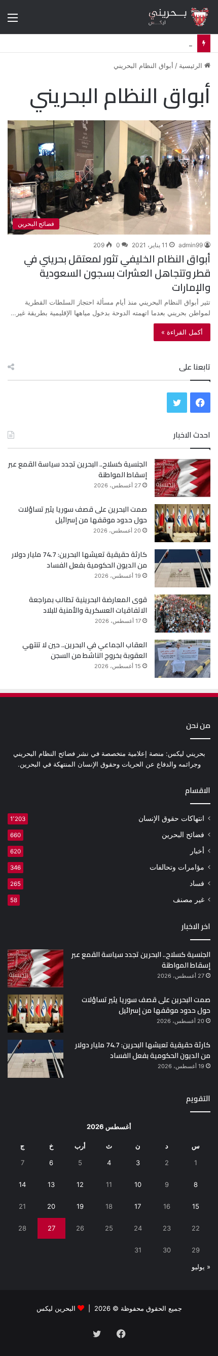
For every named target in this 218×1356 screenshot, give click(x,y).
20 (51, 1206)
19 (80, 1206)
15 (195, 1206)
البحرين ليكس (56, 1308)
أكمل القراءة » (182, 332)
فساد (197, 883)
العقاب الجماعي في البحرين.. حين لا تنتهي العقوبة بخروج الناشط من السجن (84, 650)
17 (137, 1206)
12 (80, 1184)
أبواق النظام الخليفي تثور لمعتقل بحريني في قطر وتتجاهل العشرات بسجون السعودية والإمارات (117, 272)
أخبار (197, 851)
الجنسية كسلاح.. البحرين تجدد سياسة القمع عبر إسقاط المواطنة (77, 469)
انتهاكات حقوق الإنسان (171, 818)
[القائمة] (13, 21)
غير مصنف (188, 900)
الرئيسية (191, 65)
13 (51, 1184)
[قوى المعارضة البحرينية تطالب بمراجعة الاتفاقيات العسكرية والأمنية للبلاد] (182, 613)
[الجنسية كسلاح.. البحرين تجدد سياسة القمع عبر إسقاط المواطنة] (182, 478)
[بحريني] (169, 17)
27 (51, 1228)
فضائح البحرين (183, 835)
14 (22, 1184)
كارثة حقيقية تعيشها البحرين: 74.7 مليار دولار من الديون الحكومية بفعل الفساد (79, 560)
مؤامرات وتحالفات (177, 867)
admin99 (190, 245)
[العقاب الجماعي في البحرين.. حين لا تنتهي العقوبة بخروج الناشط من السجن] (182, 659)
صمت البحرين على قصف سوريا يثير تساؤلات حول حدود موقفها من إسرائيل (82, 514)
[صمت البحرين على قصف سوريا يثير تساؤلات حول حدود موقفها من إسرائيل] (182, 523)
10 (137, 1184)
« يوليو (201, 1267)
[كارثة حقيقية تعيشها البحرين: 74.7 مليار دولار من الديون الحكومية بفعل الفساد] (182, 568)
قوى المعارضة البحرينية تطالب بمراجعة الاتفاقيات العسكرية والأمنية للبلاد (88, 605)
